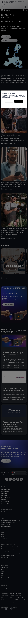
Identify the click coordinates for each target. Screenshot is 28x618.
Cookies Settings (13, 104)
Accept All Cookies (19, 101)
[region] (14, 99)
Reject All (9, 101)
